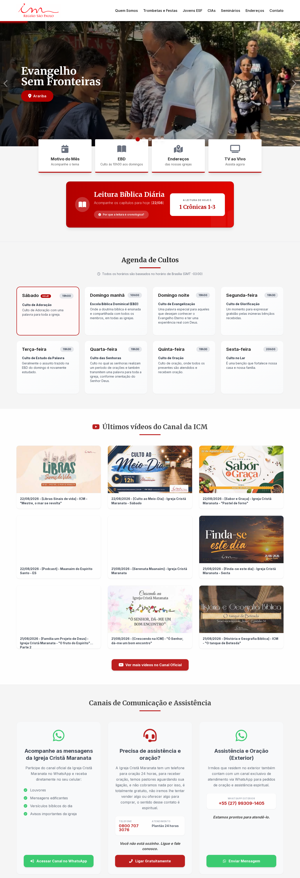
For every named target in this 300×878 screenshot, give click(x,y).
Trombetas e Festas (160, 10)
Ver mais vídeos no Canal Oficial (153, 664)
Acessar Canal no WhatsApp (61, 860)
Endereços (255, 10)
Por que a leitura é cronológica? (123, 214)
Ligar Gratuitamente (152, 860)
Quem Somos (126, 10)
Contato (276, 10)
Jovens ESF (192, 10)
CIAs (212, 10)
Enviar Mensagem (244, 860)
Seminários (230, 10)
